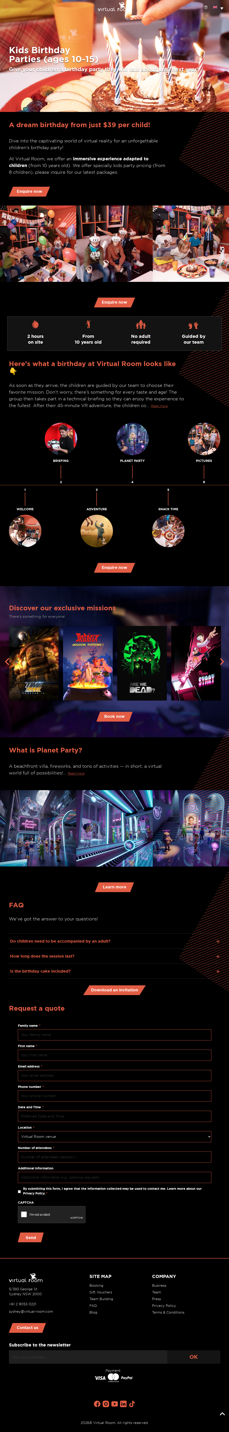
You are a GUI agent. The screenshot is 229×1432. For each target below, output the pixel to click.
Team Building (101, 1299)
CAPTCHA (26, 1202)
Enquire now (29, 191)
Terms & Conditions (168, 1312)
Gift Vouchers (100, 1292)
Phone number (31, 1087)
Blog (93, 1312)
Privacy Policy (164, 1306)
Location (26, 1127)
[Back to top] (222, 1414)
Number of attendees (36, 1148)
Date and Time (31, 1107)
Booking (96, 1285)
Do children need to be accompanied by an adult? (60, 941)
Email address (30, 1066)
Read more (159, 406)
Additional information (35, 1168)
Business (159, 1285)
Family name (29, 1025)
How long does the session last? (42, 956)
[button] (218, 6)
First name (27, 1046)
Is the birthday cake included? (40, 971)
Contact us (27, 1327)
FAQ (93, 1306)
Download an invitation (114, 990)
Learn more (114, 887)
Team (156, 1292)
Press (156, 1299)
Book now (114, 716)
